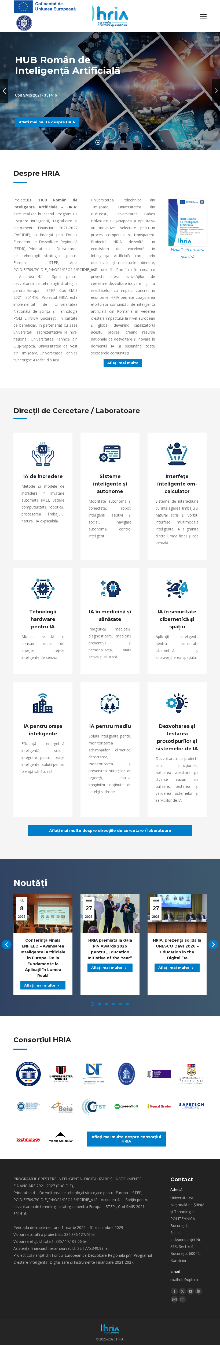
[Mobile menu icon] (203, 16)
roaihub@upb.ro (184, 1279)
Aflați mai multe (39, 985)
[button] (7, 944)
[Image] (28, 1074)
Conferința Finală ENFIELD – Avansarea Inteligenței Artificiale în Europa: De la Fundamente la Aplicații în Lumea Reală (43, 958)
